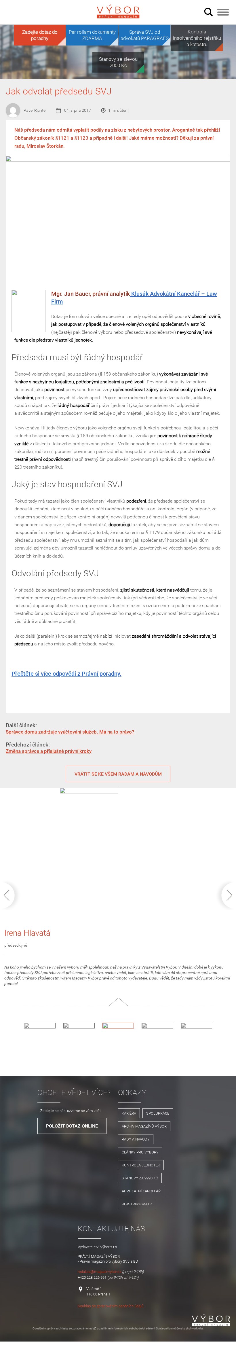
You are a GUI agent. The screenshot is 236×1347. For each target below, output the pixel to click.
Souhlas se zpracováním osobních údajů (110, 1305)
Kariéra (129, 1113)
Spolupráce (157, 1113)
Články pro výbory (140, 1152)
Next (224, 895)
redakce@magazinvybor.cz (99, 1271)
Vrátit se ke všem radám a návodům (118, 774)
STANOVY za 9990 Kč (140, 1178)
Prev (12, 895)
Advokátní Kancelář (141, 1190)
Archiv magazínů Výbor (144, 1126)
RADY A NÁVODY (136, 1139)
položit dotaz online (72, 1126)
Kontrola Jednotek (141, 1165)
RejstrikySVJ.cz (137, 1203)
